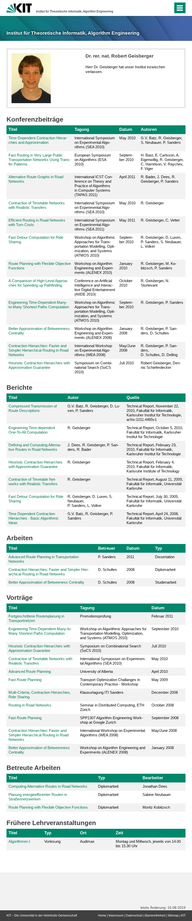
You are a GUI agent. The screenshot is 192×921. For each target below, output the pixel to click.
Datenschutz (134, 915)
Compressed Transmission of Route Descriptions (32, 408)
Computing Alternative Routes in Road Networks (47, 786)
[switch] (159, 8)
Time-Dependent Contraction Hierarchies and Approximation (38, 140)
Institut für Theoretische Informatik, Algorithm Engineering (74, 11)
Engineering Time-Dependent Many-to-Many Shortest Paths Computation (38, 304)
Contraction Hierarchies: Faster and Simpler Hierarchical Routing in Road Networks (38, 350)
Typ (158, 548)
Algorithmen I (19, 841)
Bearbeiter (152, 777)
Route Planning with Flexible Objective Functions (48, 807)
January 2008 (125, 330)
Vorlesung (52, 841)
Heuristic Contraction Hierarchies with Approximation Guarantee (39, 365)
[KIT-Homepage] (19, 7)
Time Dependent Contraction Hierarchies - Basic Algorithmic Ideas (33, 518)
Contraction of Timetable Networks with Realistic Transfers (36, 205)
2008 (130, 569)
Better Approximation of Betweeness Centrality (46, 582)
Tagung (81, 129)
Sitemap (173, 915)
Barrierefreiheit (155, 915)
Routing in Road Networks (29, 705)
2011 (130, 557)
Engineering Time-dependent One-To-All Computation (31, 430)
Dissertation (164, 557)
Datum (125, 129)
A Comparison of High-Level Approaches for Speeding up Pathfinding (38, 283)
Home (102, 915)
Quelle (132, 397)
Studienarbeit (165, 582)
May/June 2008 (127, 348)
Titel (12, 129)
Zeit (119, 833)
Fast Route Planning (25, 680)
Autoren (149, 129)
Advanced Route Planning (29, 671)
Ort (83, 833)
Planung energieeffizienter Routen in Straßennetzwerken (37, 796)
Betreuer (106, 548)
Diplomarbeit (165, 569)
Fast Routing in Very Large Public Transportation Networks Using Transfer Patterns (39, 159)
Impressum (116, 915)
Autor (73, 397)
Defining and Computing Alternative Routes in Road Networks (34, 447)
